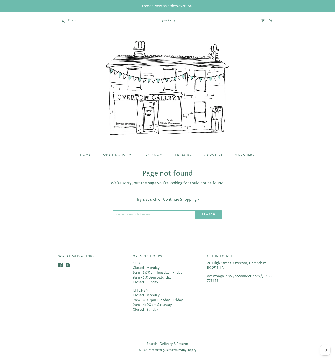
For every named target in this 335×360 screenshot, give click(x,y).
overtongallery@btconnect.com (233, 276)
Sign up (171, 20)
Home (85, 155)
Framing (183, 155)
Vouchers (245, 155)
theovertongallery (160, 350)
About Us (213, 155)
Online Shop (116, 155)
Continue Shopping (181, 199)
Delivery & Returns (174, 344)
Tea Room (153, 155)
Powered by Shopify (184, 350)
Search (152, 344)
